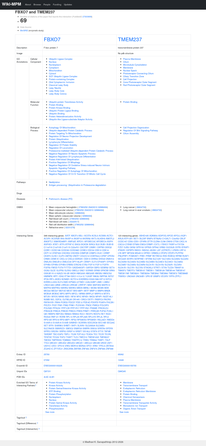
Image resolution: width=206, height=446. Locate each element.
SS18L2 (86, 331)
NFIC (78, 296)
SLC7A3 (139, 267)
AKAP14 (69, 238)
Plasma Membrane (132, 58)
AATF (67, 235)
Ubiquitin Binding (57, 113)
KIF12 (102, 279)
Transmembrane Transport (135, 385)
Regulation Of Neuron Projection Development (70, 136)
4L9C (46, 376)
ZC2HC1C (48, 348)
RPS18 (55, 319)
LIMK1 (100, 281)
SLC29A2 (175, 258)
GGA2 (47, 270)
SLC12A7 (157, 258)
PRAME (94, 308)
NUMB (47, 299)
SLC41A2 (159, 264)
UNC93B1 (140, 276)
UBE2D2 (62, 342)
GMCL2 (75, 270)
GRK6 (112, 270)
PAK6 (57, 302)
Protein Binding (56, 104)
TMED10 (83, 337)
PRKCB (64, 310)
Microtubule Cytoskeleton (135, 64)
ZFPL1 (178, 276)
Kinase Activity (56, 385)
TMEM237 (130, 39)
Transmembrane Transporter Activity (140, 402)
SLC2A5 (184, 258)
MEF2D (62, 290)
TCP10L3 (81, 334)
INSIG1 (137, 250)
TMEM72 (173, 273)
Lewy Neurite (55, 87)
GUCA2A (170, 247)
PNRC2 (95, 305)
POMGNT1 (134, 255)
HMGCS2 (107, 273)
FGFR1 (105, 264)
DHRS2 (94, 258)
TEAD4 (89, 334)
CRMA (47, 258)
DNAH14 (110, 258)
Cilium (126, 61)
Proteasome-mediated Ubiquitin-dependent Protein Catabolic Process (81, 150)
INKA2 (96, 276)
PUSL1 (110, 310)
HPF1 (55, 276)
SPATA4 (101, 328)
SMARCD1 (60, 328)
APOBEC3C (90, 241)
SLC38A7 (122, 264)
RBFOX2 (60, 313)
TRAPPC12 (76, 339)
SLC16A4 (166, 258)
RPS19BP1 (65, 319)
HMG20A (80, 273)
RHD (165, 255)
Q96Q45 (122, 371)
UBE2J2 (88, 342)
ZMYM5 (77, 348)
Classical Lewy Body (58, 84)
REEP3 (89, 313)
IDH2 (61, 276)
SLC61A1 (122, 267)
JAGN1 (153, 250)
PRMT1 (86, 310)
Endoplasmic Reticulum (134, 388)
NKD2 (92, 296)
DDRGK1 (79, 258)
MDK (106, 287)
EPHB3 (54, 264)
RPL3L (100, 316)
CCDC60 (65, 250)
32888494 (102, 207)
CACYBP (84, 247)
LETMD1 (80, 281)
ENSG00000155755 (127, 365)
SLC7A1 (131, 267)
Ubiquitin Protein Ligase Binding (64, 110)
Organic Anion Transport (134, 408)
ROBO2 (171, 255)
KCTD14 (74, 279)
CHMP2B (84, 252)
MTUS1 (47, 296)
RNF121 (55, 316)
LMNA (58, 284)
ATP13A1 (128, 238)
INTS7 (111, 276)
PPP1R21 (84, 308)
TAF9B (107, 331)
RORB (62, 316)
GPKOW (104, 270)
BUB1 (103, 244)
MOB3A (47, 293)
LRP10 (182, 250)
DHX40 (102, 258)
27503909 (87, 16)
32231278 (69, 227)
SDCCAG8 (92, 322)
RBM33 (75, 313)
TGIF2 (62, 337)
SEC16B (102, 322)
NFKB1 (85, 296)
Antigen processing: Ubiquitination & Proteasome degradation (77, 185)
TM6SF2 (122, 270)
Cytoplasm (54, 67)
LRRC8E (74, 284)
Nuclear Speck (130, 70)
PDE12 (79, 302)
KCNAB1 (66, 279)
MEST (70, 290)
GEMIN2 (104, 267)
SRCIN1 (55, 331)
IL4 (80, 276)
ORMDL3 (155, 252)
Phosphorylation (56, 408)
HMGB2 (98, 273)
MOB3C (55, 293)
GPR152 (140, 247)
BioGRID (24, 30)
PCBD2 (64, 302)
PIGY (54, 305)
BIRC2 (92, 244)
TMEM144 (170, 270)
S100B (65, 322)
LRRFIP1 (82, 284)
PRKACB (48, 310)
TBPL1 (67, 334)
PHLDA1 (110, 302)
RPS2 (73, 319)
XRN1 (95, 345)
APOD (170, 235)
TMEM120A (93, 337)
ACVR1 (47, 238)
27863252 (83, 207)
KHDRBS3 (84, 279)
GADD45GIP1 (78, 267)
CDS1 (136, 241)
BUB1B (110, 244)
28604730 (140, 207)
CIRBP (106, 252)
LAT (159, 250)
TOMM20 (66, 339)
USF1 (109, 342)
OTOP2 (163, 252)
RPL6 (106, 316)
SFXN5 (148, 258)
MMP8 (101, 290)
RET (103, 313)
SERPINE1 (139, 258)
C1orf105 (57, 247)
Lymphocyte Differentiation (61, 142)
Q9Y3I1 (47, 371)
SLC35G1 (169, 261)
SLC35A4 (131, 261)
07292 (46, 359)
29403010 (92, 207)
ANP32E (72, 241)
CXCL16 (183, 241)
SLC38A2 (178, 261)
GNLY (82, 270)
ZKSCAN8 (68, 348)
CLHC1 (54, 255)
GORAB (89, 270)
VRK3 (67, 345)
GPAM (97, 270)
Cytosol (52, 73)
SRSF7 (78, 331)
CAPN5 (100, 247)
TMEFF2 (131, 270)
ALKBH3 (101, 238)
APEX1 (80, 241)
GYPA (178, 247)
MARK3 (72, 287)
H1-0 (54, 273)
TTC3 (46, 342)
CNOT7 (76, 255)
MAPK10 (106, 284)
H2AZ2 (59, 273)
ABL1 (81, 235)
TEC (95, 334)
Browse (37, 4)
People (46, 4)
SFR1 (51, 325)
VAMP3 (156, 276)
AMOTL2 (110, 238)
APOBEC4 (101, 241)
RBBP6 (51, 313)
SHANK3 (59, 325)
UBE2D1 (53, 342)
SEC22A (122, 258)
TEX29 (55, 337)
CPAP (104, 255)
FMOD (54, 267)
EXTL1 (157, 244)
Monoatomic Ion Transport (135, 405)
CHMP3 (92, 252)
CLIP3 (61, 255)
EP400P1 (101, 261)
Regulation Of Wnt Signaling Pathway (140, 130)
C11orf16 (48, 247)
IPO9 (46, 279)
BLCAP (143, 238)
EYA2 (85, 264)
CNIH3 (169, 241)
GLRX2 (67, 270)
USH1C (47, 345)
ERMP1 (150, 244)
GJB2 (126, 247)
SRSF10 (71, 331)
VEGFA (164, 276)
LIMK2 (106, 281)
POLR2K (48, 308)
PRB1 (142, 255)
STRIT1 (157, 267)
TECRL (107, 334)
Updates (68, 4)
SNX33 (93, 328)
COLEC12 (84, 255)
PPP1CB (65, 308)
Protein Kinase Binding (59, 107)
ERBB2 (69, 264)
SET (46, 325)
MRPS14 (99, 293)
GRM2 (162, 247)
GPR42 (155, 247)
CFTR (150, 241)
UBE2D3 (71, 342)
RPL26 (76, 316)
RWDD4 (110, 319)
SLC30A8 (122, 261)
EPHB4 (62, 264)
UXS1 (54, 345)
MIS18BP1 (78, 290)
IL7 (84, 276)
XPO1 (89, 345)
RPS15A (48, 319)
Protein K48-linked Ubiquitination (64, 159)
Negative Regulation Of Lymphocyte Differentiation (72, 156)
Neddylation (54, 182)
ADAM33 (153, 235)
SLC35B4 (150, 261)
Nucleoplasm (55, 64)
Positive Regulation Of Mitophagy (64, 162)
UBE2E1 (79, 342)
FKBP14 (173, 244)
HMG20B (90, 273)
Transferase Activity (58, 405)
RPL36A (84, 316)
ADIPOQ (162, 235)
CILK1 (100, 252)
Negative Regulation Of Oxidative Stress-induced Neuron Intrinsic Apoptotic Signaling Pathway (79, 167)
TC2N (73, 334)
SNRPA (86, 328)
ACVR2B (55, 238)
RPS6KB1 (92, 319)
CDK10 (98, 250)
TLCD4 (170, 267)
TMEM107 (140, 270)
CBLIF (183, 238)
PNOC (89, 305)
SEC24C (111, 322)
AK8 (62, 238)
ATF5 (62, 244)
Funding (57, 4)
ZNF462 (85, 348)
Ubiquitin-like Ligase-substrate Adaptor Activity (71, 119)
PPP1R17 (75, 308)
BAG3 (77, 244)
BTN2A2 (158, 238)
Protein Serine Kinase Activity (63, 402)
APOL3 (177, 235)
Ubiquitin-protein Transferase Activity (66, 101)
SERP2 (130, 258)
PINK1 (72, 305)
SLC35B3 (100, 325)
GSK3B (47, 273)
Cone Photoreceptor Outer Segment (139, 82)
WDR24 (82, 345)
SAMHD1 (73, 322)
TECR (101, 334)
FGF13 (98, 264)
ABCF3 (74, 235)
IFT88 (67, 276)
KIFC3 (109, 279)
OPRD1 (147, 252)
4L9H (51, 376)
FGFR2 (47, 267)
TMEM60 (163, 273)
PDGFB (94, 302)
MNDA (107, 290)
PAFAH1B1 (49, 302)
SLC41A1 (150, 264)
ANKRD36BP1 (60, 241)
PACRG (107, 299)
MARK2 (64, 287)
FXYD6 (180, 244)
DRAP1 (87, 261)
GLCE (53, 270)
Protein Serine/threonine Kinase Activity (67, 388)
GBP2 (97, 267)
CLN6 (163, 241)
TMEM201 (134, 273)
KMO (65, 281)
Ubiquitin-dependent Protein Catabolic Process (70, 130)
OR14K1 (76, 299)
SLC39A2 (131, 264)
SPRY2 (47, 331)
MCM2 (94, 287)
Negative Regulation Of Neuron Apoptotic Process (72, 153)
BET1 (136, 238)
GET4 (111, 267)
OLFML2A (67, 299)
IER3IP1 (185, 247)
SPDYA (109, 328)
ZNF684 (101, 348)
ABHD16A (144, 235)
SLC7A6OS (49, 328)
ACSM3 (102, 235)
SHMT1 (67, 325)
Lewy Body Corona (57, 93)
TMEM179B (123, 273)
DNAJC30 (66, 261)
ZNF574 (93, 348)
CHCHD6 (75, 252)
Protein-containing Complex (62, 79)
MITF (86, 290)
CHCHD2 (66, 252)
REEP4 (96, 313)
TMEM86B (183, 273)
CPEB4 (110, 255)
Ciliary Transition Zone (133, 76)
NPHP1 (98, 296)
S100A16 (57, 322)
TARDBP (48, 334)
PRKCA (56, 310)
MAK (89, 284)
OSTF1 (90, 299)
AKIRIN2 (86, 238)
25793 (46, 354)
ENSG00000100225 (53, 365)
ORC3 (84, 299)
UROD (103, 342)
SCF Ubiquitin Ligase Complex (63, 76)
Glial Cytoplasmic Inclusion (61, 82)
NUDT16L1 (108, 296)
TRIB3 (86, 339)
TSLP (107, 339)
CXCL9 (71, 258)
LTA (120, 252)
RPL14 (69, 316)
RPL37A (92, 316)
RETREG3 (157, 255)
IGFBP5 (130, 250)
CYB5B (128, 244)
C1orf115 (66, 247)
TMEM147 (180, 270)
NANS (61, 296)
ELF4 (94, 261)
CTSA (176, 241)
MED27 (54, 290)
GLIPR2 (60, 270)
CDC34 (91, 250)
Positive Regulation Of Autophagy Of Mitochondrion (73, 171)
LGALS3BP (90, 281)
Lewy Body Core (56, 90)
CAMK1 (92, 247)
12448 (121, 359)
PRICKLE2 (103, 308)
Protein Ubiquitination (59, 139)
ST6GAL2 (148, 267)
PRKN (79, 310)
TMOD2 (47, 339)
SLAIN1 (81, 325)
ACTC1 (110, 235)
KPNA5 (72, 281)
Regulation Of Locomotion (61, 147)
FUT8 (60, 267)
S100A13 (48, 322)
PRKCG (72, 310)
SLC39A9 (141, 264)
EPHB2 (47, 264)
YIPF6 (171, 276)
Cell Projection (130, 79)
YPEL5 (102, 345)
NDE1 (67, 296)
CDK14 (105, 250)
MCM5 (101, 287)
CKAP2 (47, 255)
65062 (121, 354)
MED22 (47, 290)
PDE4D (86, 302)
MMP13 (93, 290)
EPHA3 (110, 261)
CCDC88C (74, 250)
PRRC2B (95, 310)
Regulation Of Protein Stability (63, 144)
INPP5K (103, 276)
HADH (73, 273)
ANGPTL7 (48, 241)
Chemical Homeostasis (134, 396)
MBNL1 (86, 287)
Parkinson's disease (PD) (60, 198)
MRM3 (82, 293)
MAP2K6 (97, 284)
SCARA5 (82, 322)
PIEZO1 (47, 305)
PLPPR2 (179, 252)
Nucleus (52, 61)
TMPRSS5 (57, 339)
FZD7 (120, 247)
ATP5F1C (69, 244)
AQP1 (184, 235)
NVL (53, 299)
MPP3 (68, 293)
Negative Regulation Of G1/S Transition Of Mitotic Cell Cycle (77, 173)
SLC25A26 (90, 325)
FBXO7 (52, 39)
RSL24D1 (101, 319)
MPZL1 (75, 293)
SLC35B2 (141, 261)
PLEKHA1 (80, 305)
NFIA (73, 296)
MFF (124, 252)
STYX (100, 331)
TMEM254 (145, 273)
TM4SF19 (178, 267)
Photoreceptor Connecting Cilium (138, 73)
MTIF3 (107, 293)
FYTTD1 (68, 267)
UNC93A (131, 276)
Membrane (128, 67)
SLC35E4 (159, 261)
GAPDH (89, 267)
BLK (98, 244)
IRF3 (51, 279)
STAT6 (94, 331)
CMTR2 (68, 255)
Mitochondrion (55, 70)
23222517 (73, 221)
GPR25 (148, 247)
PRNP (149, 255)
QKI (45, 313)
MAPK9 (47, 287)
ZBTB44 (110, 345)
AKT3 (94, 238)
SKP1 (74, 325)
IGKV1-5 (74, 276)
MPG (62, 293)
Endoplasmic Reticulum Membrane (139, 391)
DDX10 (87, 258)
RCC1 (82, 313)
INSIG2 (145, 250)
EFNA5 (136, 244)
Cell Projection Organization (136, 127)
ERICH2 (78, 264)
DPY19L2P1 (78, 261)
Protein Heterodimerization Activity (65, 116)
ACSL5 (95, 235)
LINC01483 (49, 284)
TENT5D (48, 337)
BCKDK (84, 244)
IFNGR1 (122, 250)
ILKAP (89, 276)
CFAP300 (56, 252)
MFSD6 (130, 252)
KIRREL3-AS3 (50, 281)
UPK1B (148, 276)
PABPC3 (99, 299)
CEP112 (48, 252)
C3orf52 (175, 238)
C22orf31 (75, 247)
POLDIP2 (104, 305)
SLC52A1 (169, 264)
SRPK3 (62, 331)
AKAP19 (78, 238)
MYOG (55, 296)
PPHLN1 (57, 308)
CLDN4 (156, 241)
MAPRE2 (56, 287)
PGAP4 (102, 302)
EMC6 (143, 244)
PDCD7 (71, 302)
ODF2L (58, 299)
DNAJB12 (57, 261)
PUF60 (103, 310)
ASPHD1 (48, 244)
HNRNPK (48, 276)
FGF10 (91, 264)
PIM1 (60, 305)
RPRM (179, 255)
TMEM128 (160, 270)
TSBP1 (101, 339)
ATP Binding (55, 391)
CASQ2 (108, 247)
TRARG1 (122, 276)
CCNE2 (83, 250)
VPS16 (60, 345)
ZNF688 (109, 348)
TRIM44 (93, 339)
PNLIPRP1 (123, 255)
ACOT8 (87, 235)
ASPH (110, 241)
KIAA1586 (94, 279)
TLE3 (75, 337)
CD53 (130, 241)
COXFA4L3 (95, 255)
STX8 (164, 267)
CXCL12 (63, 258)
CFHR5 (143, 241)
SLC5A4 (178, 264)
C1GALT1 (166, 238)
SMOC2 (69, 328)
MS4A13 (139, 252)
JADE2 (57, 279)
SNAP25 (78, 328)
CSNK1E (55, 258)
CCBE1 (47, 250)
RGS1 (108, 313)
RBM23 (68, 313)
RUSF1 (185, 255)
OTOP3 (171, 252)
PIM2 (65, 305)
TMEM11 (150, 270)
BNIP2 (150, 238)
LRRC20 (65, 284)
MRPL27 (90, 293)
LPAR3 (175, 250)
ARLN (120, 238)
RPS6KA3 (82, 319)
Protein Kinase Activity (59, 382)
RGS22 (47, 316)
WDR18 (74, 345)
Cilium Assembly (131, 133)
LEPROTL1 (166, 250)
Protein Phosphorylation (60, 394)
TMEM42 (154, 273)
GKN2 (132, 247)
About (28, 4)
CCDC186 (56, 250)
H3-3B (66, 273)
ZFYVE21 (58, 348)
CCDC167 (122, 241)
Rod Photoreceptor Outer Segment (139, 84)
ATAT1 (56, 244)
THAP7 (69, 337)
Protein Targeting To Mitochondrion (65, 133)
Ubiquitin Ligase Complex (61, 58)
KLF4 (60, 281)
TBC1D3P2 (58, 334)
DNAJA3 (48, 261)
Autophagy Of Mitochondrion (62, 127)
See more (49, 411)
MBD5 (80, 287)
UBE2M (96, 342)
